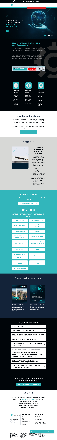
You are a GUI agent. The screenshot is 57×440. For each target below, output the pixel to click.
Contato (24, 424)
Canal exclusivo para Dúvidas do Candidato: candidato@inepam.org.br (41, 418)
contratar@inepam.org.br (28, 399)
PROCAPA (37, 231)
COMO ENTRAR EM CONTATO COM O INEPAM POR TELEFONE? (27, 344)
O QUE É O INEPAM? (18, 327)
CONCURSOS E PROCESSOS (28, 132)
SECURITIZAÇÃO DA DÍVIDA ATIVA (37, 262)
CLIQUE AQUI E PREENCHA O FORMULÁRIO (28, 385)
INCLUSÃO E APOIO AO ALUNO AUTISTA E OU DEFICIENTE (19, 256)
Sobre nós (24, 419)
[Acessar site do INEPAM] (28, 68)
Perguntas (24, 423)
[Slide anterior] (27, 144)
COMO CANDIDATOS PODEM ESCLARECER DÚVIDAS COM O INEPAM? (26, 366)
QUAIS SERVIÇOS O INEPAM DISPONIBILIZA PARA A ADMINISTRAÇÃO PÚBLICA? (28, 335)
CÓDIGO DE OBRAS (19, 220)
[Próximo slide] (30, 144)
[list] (28, 299)
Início (23, 416)
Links (23, 418)
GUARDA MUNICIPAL (20, 249)
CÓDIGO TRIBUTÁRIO (20, 231)
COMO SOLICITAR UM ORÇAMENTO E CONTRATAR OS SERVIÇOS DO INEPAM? (25, 361)
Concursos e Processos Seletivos (35, 8)
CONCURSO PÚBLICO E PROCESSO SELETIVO (19, 236)
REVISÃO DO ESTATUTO (37, 256)
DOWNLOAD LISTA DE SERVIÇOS (29, 203)
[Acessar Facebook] (12, 1)
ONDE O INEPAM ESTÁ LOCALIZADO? (24, 340)
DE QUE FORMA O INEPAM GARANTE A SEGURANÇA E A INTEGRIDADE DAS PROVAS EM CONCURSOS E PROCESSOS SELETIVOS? (27, 354)
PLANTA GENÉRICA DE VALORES (37, 225)
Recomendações (26, 421)
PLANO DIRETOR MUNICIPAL (19, 268)
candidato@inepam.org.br (28, 124)
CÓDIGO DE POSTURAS (19, 225)
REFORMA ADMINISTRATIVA (37, 236)
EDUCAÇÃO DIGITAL (20, 243)
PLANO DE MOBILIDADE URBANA (19, 262)
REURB (37, 249)
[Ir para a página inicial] (12, 5)
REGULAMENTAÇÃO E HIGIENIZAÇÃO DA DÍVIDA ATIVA (37, 243)
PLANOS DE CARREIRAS (37, 220)
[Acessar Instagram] (14, 1)
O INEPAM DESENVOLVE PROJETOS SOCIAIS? (26, 349)
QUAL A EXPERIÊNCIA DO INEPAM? (23, 330)
